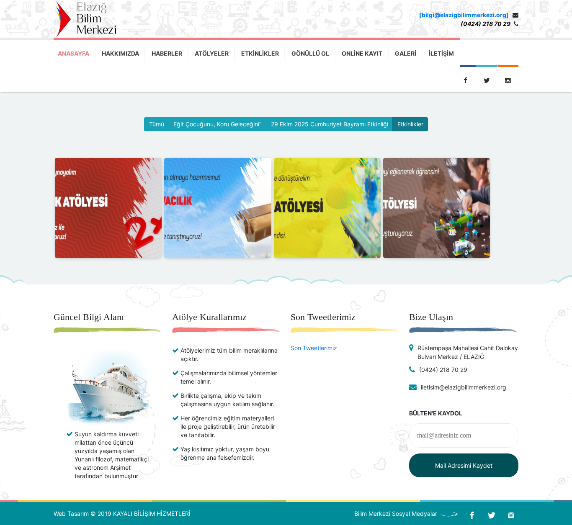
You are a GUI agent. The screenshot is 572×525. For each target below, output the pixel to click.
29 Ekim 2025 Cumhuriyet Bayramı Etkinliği (329, 124)
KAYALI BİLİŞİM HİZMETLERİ (152, 513)
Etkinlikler (410, 124)
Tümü (156, 124)
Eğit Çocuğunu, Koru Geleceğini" (217, 124)
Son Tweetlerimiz (314, 347)
